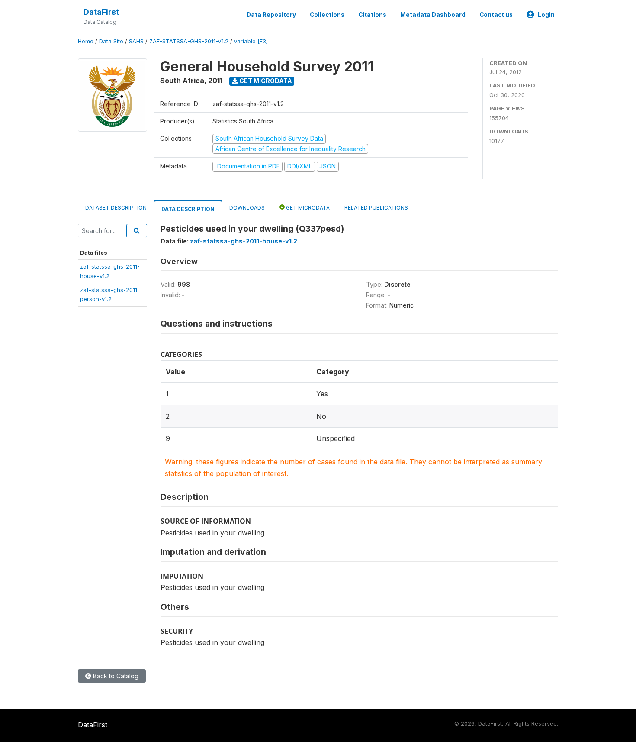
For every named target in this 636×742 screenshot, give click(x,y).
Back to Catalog (114, 676)
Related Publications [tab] (376, 207)
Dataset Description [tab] (116, 207)
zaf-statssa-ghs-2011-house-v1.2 (243, 241)
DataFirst (101, 11)
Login (546, 14)
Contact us (496, 14)
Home (85, 41)
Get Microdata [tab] (307, 207)
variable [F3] (251, 41)
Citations (372, 14)
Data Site (111, 41)
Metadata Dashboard (433, 14)
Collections (327, 14)
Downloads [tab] (247, 207)
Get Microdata (265, 80)
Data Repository (271, 14)
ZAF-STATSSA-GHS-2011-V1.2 (188, 41)
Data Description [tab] (188, 209)
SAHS (136, 41)
